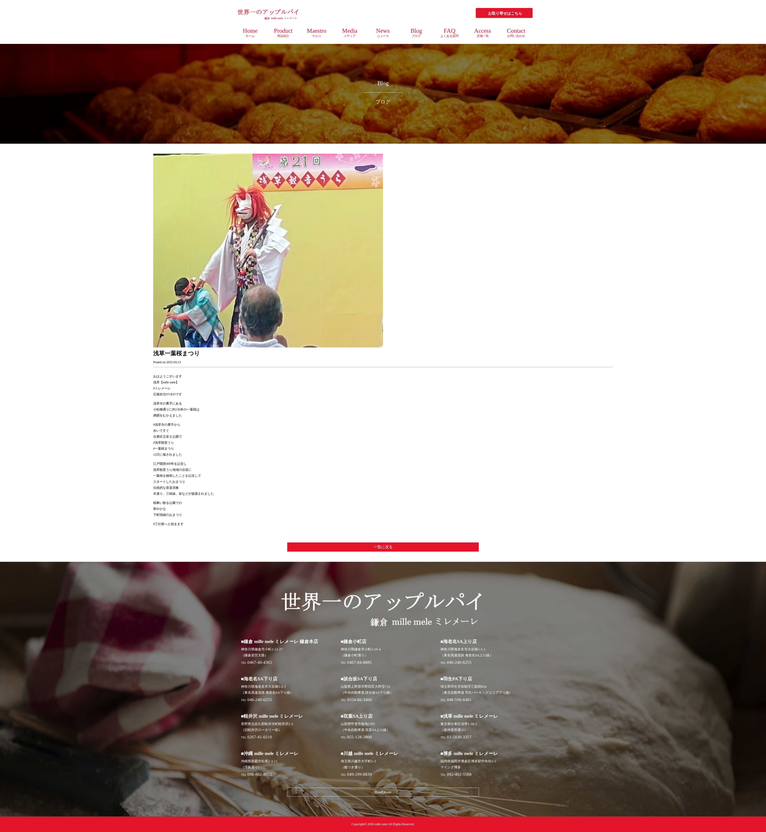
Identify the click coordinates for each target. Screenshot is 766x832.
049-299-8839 (359, 774)
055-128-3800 (359, 737)
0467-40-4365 (259, 662)
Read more (383, 792)
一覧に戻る (383, 547)
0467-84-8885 (359, 662)
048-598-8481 (459, 699)
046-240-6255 (459, 662)
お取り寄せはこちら (505, 13)
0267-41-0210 (259, 737)
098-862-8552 (259, 774)
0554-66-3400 (359, 699)
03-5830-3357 (459, 737)
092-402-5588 (459, 774)
